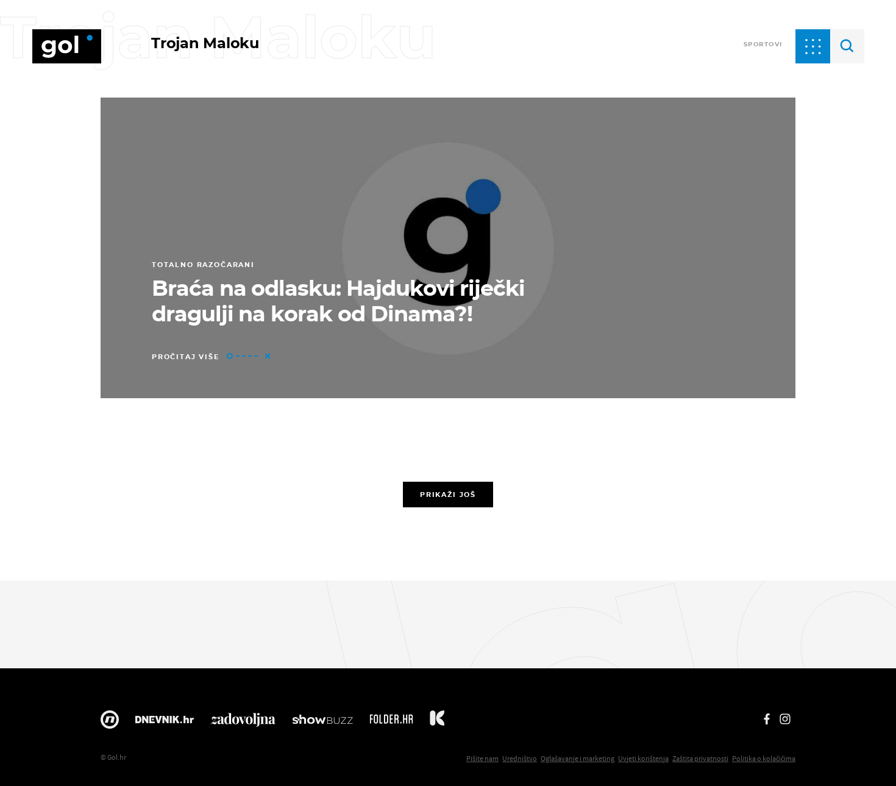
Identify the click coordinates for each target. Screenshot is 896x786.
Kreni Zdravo (437, 722)
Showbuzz (322, 722)
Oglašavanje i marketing (577, 758)
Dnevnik (164, 722)
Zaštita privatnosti (700, 758)
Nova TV (110, 722)
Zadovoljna (243, 722)
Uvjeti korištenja (643, 758)
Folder (391, 722)
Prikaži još (448, 494)
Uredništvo (519, 758)
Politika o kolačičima (763, 758)
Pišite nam (482, 758)
